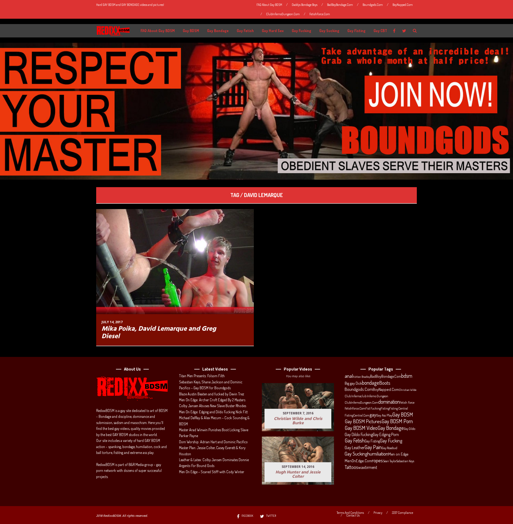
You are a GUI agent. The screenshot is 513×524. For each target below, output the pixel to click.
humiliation (377, 454)
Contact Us (353, 515)
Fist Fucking (373, 408)
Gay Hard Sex (273, 30)
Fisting (385, 408)
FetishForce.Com (319, 14)
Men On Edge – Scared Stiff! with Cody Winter (211, 471)
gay (373, 415)
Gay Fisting (356, 30)
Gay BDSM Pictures (363, 421)
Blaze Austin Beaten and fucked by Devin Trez (211, 394)
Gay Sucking (329, 30)
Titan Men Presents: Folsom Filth (202, 375)
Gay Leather (354, 447)
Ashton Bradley (361, 377)
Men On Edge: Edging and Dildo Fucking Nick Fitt (213, 412)
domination (389, 402)
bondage (370, 383)
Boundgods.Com (373, 5)
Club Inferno (353, 396)
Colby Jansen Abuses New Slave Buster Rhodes (212, 405)
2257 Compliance (402, 512)
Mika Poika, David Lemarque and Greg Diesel (159, 333)
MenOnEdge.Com (358, 460)
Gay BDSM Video (361, 428)
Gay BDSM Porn (397, 421)
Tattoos (351, 467)
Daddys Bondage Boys (304, 5)
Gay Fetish (245, 30)
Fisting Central (398, 408)
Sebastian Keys (405, 461)
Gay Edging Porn (386, 434)
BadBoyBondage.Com (340, 5)
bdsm (406, 376)
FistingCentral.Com (357, 415)
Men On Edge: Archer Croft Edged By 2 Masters (212, 400)
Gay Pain (373, 447)
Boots (384, 383)
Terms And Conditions (350, 512)
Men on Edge (398, 454)
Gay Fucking (301, 30)
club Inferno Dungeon (374, 396)
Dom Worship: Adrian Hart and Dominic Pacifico (213, 442)
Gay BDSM (191, 30)
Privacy (378, 512)
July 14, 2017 (112, 322)
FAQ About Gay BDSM (269, 5)
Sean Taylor (390, 461)
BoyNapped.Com (402, 5)
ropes (377, 460)
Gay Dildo (409, 428)
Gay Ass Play (384, 415)
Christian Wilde (408, 390)
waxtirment (367, 467)
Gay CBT (380, 30)
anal (349, 376)
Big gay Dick (353, 383)
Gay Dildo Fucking (359, 434)
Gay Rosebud (389, 448)
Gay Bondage (218, 30)
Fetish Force (407, 402)
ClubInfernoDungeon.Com (283, 14)
